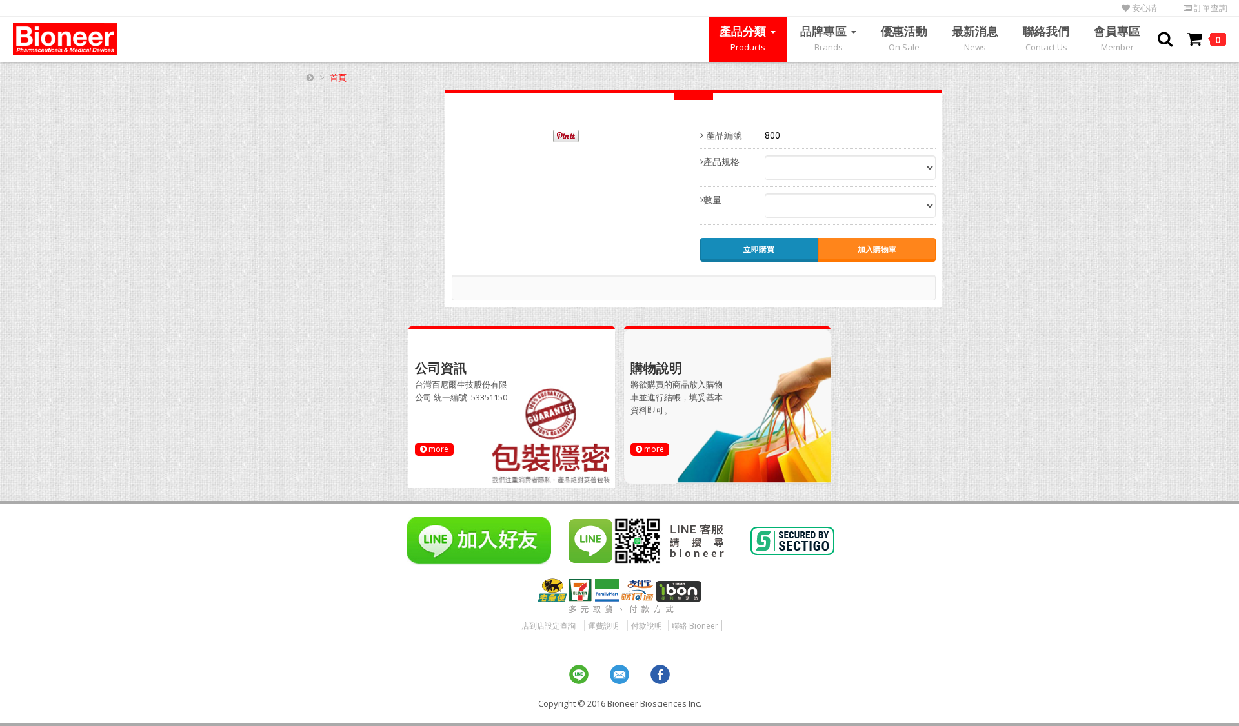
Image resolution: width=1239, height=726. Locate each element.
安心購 (1143, 8)
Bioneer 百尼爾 (65, 39)
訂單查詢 (1209, 8)
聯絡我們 (1046, 38)
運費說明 (603, 625)
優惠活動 (904, 38)
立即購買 (758, 249)
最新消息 (975, 38)
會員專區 (1117, 38)
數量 (712, 199)
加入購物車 (877, 249)
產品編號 (722, 135)
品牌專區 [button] (825, 38)
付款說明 (646, 625)
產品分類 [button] (744, 38)
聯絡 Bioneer (695, 625)
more (437, 449)
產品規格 (721, 161)
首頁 (338, 77)
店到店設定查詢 (548, 625)
